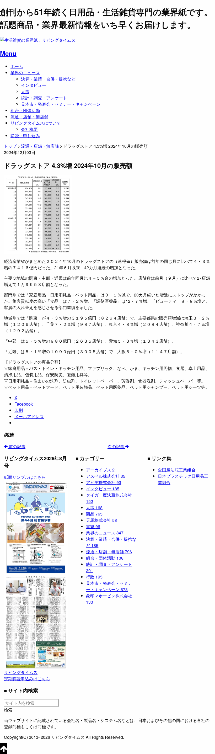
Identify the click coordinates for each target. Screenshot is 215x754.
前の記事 (16, 446)
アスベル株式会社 (105, 476)
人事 (25, 91)
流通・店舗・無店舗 (29, 117)
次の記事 (116, 446)
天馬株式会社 (101, 520)
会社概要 (29, 129)
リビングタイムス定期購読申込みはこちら (27, 675)
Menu (8, 53)
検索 (8, 710)
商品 (94, 514)
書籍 (93, 526)
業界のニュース (25, 73)
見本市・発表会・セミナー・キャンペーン (61, 104)
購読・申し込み (25, 135)
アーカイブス (100, 470)
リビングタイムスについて (35, 123)
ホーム (16, 66)
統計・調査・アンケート (44, 98)
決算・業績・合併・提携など (48, 79)
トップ (10, 146)
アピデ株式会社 (103, 482)
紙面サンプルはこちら (25, 477)
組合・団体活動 (25, 110)
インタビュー (33, 85)
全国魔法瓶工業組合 (177, 470)
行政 (94, 577)
